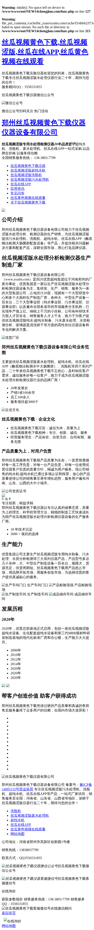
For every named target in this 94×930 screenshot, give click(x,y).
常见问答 (17, 193)
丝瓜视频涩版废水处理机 (29, 815)
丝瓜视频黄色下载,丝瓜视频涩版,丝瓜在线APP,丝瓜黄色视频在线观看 (45, 51)
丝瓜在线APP (20, 184)
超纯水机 (17, 820)
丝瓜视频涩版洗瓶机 (26, 175)
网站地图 (17, 834)
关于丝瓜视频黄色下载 (27, 202)
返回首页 (9, 913)
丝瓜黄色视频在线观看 (27, 198)
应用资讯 (17, 188)
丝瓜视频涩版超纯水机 (27, 170)
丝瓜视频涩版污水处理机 (29, 179)
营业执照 (26, 789)
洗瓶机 (15, 811)
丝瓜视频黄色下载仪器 (27, 166)
